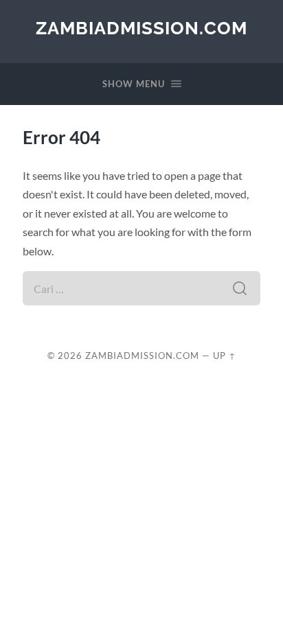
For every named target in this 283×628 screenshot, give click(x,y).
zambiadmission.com (141, 27)
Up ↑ (224, 355)
